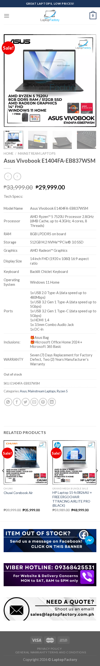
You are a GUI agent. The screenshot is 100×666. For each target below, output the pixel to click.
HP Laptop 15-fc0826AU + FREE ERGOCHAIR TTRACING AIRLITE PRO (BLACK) (72, 499)
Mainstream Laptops (37, 153)
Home (8, 153)
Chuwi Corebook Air (18, 493)
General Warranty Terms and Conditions (50, 652)
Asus (23, 391)
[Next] (88, 80)
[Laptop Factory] (50, 15)
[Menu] (6, 16)
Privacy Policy (49, 648)
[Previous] (11, 80)
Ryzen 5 (62, 391)
